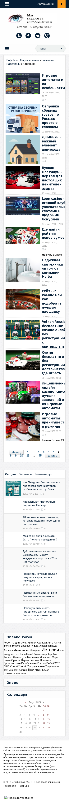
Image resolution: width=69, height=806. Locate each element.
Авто (50, 642)
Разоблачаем (29, 663)
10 (21, 455)
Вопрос (16, 645)
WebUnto (25, 786)
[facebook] (28, 35)
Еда (36, 645)
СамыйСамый (18, 666)
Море (55, 657)
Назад (16, 452)
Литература (19, 657)
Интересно (21, 650)
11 (27, 455)
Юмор (45, 670)
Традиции (34, 669)
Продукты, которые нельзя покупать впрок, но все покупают (40, 577)
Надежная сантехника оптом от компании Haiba (52, 268)
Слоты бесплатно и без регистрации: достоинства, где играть (54, 362)
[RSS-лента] (19, 35)
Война (7, 645)
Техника (8, 670)
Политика (45, 660)
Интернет (35, 650)
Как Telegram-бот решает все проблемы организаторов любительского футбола (41, 486)
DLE (33, 782)
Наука (7, 660)
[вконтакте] (38, 35)
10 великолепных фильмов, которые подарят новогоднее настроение (42, 521)
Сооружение (36, 666)
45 (40, 455)
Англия (58, 642)
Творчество (52, 666)
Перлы (25, 660)
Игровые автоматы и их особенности (53, 81)
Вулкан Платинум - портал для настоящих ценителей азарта (52, 178)
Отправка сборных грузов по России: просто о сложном (50, 116)
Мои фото (45, 657)
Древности (27, 645)
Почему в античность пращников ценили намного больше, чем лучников (41, 611)
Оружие (15, 660)
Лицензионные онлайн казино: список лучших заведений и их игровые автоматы (55, 395)
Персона (34, 660)
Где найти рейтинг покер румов (53, 233)
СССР (56, 663)
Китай (29, 654)
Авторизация (46, 3)
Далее (52, 455)
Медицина (33, 657)
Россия (41, 663)
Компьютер (40, 654)
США (6, 666)
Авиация (42, 642)
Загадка (8, 650)
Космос (8, 657)
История (50, 649)
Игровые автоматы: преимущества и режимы (55, 420)
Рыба (49, 663)
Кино (22, 654)
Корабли (52, 654)
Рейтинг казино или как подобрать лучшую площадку (52, 301)
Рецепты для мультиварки (20, 642)
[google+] (47, 35)
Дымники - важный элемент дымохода (51, 143)
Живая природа (48, 645)
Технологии (20, 670)
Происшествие (12, 663)
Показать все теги (15, 673)
